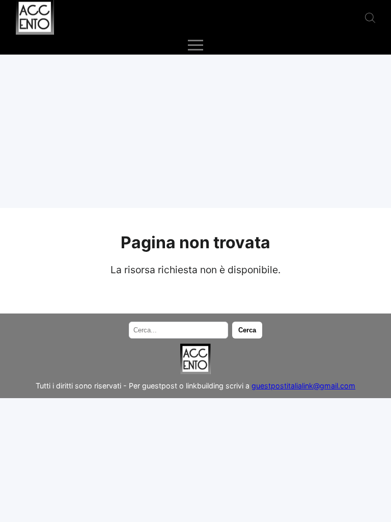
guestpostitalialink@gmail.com (303, 385)
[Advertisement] (195, 131)
